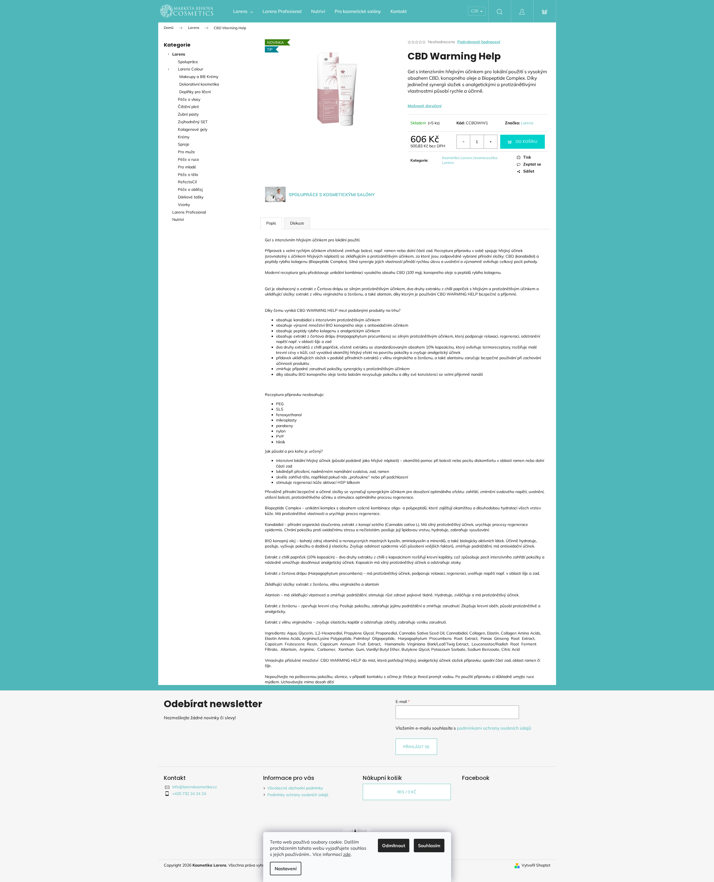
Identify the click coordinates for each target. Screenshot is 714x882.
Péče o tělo (188, 174)
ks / (406, 791)
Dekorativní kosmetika (199, 84)
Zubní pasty (188, 114)
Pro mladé (187, 166)
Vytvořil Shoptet (536, 865)
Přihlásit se (416, 746)
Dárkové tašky (190, 197)
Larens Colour (190, 69)
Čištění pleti (188, 106)
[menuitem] (243, 11)
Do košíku (526, 141)
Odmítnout (393, 845)
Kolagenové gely (192, 129)
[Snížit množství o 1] (463, 141)
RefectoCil (187, 181)
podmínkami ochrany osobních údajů (494, 728)
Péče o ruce (188, 159)
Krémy (183, 136)
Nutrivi (178, 219)
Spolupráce (188, 61)
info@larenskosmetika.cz (194, 786)
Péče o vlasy (189, 99)
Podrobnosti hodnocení (478, 41)
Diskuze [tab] (297, 223)
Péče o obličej (190, 189)
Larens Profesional (189, 212)
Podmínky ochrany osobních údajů (297, 794)
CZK (475, 10)
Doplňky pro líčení (195, 91)
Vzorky (184, 204)
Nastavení (286, 868)
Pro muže (186, 151)
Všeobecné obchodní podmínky (295, 788)
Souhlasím (429, 845)
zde (347, 854)
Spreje (183, 144)
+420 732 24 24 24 (189, 793)
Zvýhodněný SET (193, 121)
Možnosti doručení (425, 105)
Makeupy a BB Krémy (198, 76)
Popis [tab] (271, 223)
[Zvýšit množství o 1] (490, 141)
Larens (178, 54)
